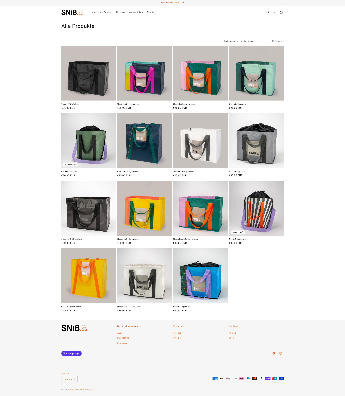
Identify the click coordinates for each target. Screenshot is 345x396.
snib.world (72, 390)
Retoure (177, 338)
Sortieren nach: (231, 41)
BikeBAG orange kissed (239, 239)
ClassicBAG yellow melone (128, 239)
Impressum (122, 343)
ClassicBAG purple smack (184, 104)
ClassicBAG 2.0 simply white (129, 307)
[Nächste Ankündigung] (283, 3)
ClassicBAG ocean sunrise (128, 104)
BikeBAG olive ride (69, 171)
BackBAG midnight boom (127, 171)
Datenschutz (123, 338)
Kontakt (233, 333)
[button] (268, 12)
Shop (231, 338)
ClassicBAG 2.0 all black (71, 239)
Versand (177, 333)
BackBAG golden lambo (71, 307)
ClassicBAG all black (70, 104)
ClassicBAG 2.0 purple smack (185, 239)
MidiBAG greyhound (237, 171)
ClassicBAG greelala (237, 104)
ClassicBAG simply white (183, 171)
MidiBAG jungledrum (181, 307)
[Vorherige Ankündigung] (62, 3)
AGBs (120, 333)
